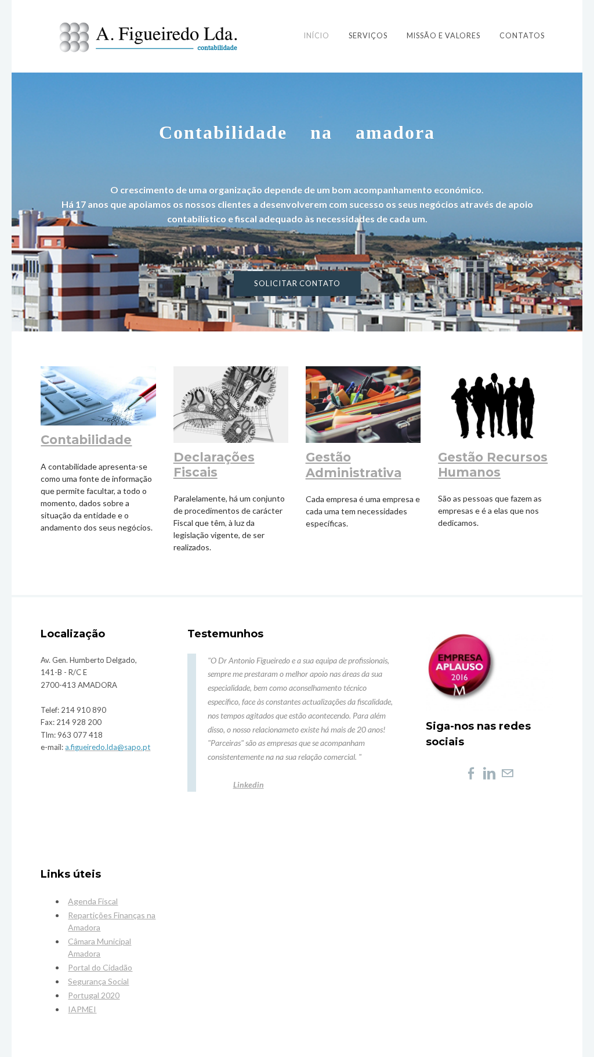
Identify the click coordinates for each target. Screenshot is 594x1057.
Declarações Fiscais (214, 464)
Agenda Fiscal (93, 901)
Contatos (522, 35)
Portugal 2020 (93, 995)
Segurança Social (98, 981)
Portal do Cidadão (100, 967)
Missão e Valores (443, 35)
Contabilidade (86, 439)
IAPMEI (82, 1009)
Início (316, 35)
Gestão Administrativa (353, 464)
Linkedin (248, 784)
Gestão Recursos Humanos (493, 464)
